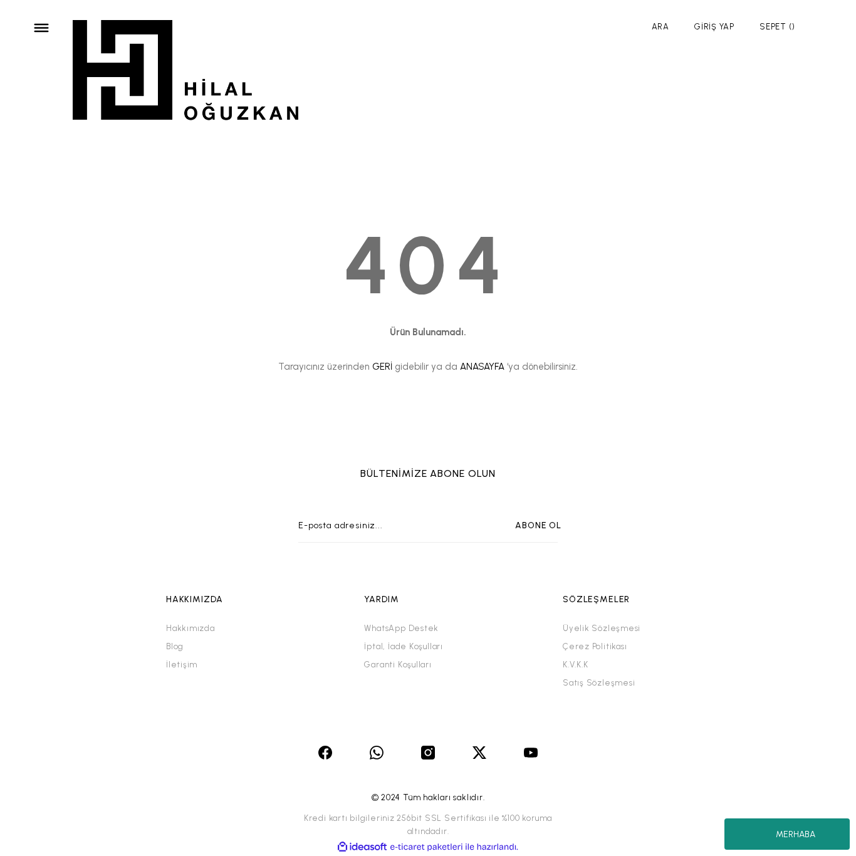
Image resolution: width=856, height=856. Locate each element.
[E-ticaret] (426, 847)
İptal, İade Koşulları (403, 646)
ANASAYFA (482, 366)
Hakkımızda (190, 628)
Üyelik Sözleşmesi (601, 628)
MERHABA (795, 834)
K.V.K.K (575, 664)
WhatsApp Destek (401, 628)
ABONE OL (538, 525)
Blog (175, 646)
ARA (660, 26)
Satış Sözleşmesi (599, 682)
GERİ (382, 366)
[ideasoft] (362, 847)
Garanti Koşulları (397, 664)
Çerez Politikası (595, 646)
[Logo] (187, 72)
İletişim (181, 664)
